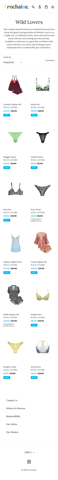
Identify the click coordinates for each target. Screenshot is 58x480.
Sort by (7, 57)
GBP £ (28, 452)
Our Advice (11, 424)
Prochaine (32, 470)
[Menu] (52, 7)
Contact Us (11, 400)
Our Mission (12, 432)
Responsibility (13, 416)
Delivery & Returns (15, 408)
